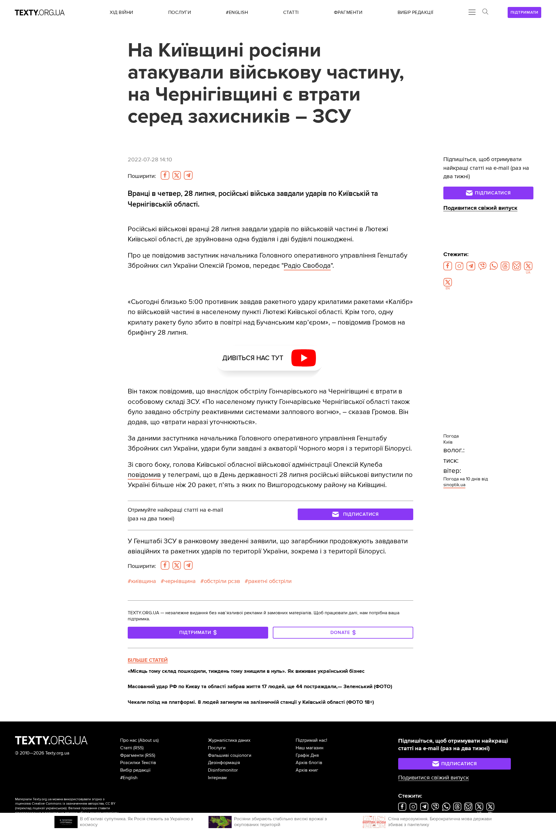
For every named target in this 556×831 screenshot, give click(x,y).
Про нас (128, 740)
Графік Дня (307, 755)
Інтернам (217, 778)
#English (129, 778)
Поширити (142, 176)
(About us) (148, 740)
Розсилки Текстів (138, 763)
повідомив (144, 475)
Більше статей (148, 660)
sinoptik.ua (454, 485)
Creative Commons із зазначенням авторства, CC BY (74, 803)
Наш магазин (309, 748)
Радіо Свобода (307, 265)
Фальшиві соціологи (229, 755)
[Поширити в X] (176, 175)
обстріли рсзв (222, 581)
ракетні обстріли (270, 581)
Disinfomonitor (223, 770)
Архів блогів (309, 763)
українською (56, 808)
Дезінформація (224, 763)
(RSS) (138, 748)
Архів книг (307, 770)
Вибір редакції (135, 770)
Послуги (217, 748)
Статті (126, 748)
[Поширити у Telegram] (188, 175)
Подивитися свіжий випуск (480, 208)
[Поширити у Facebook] (165, 175)
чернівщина (180, 581)
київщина (143, 581)
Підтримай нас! (311, 740)
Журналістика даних (229, 740)
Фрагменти (132, 755)
